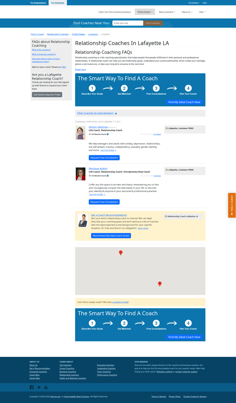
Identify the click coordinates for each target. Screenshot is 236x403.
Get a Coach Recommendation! (109, 215)
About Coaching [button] (166, 11)
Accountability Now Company (76, 396)
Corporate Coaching (38, 371)
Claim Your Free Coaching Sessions (115, 11)
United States (78, 34)
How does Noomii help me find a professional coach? (46, 60)
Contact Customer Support (194, 396)
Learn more (143, 228)
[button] (108, 134)
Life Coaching (65, 365)
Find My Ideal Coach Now (184, 102)
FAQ (63, 67)
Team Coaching (104, 371)
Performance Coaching (107, 375)
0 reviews (157, 134)
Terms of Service (158, 396)
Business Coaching (68, 371)
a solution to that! (120, 302)
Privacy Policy (175, 396)
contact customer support (186, 371)
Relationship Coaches (58, 34)
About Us (33, 365)
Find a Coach (37, 34)
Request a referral (164, 371)
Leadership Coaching (106, 368)
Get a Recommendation (40, 368)
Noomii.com (55, 396)
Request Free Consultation (104, 157)
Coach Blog (34, 375)
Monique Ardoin (98, 168)
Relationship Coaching (69, 375)
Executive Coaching (105, 365)
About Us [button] (186, 11)
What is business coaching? (44, 54)
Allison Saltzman (98, 127)
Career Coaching (67, 368)
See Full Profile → (108, 150)
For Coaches (194, 2)
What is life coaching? (41, 49)
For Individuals (57, 2)
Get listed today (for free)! (47, 94)
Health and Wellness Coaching (73, 378)
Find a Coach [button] (144, 11)
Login (205, 2)
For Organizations (38, 2)
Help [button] (201, 11)
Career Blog (35, 378)
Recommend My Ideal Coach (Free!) (111, 235)
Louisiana (93, 34)
